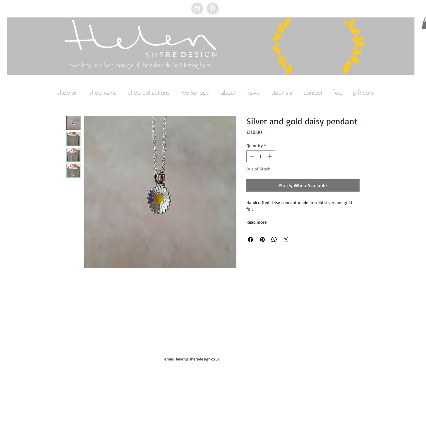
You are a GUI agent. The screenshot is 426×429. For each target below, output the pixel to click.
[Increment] (270, 156)
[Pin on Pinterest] (262, 239)
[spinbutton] (260, 156)
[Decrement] (251, 156)
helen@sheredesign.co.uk (198, 358)
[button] (102, 92)
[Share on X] (286, 239)
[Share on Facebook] (250, 239)
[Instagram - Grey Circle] (197, 8)
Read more (256, 222)
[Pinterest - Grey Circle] (212, 8)
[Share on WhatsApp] (274, 239)
